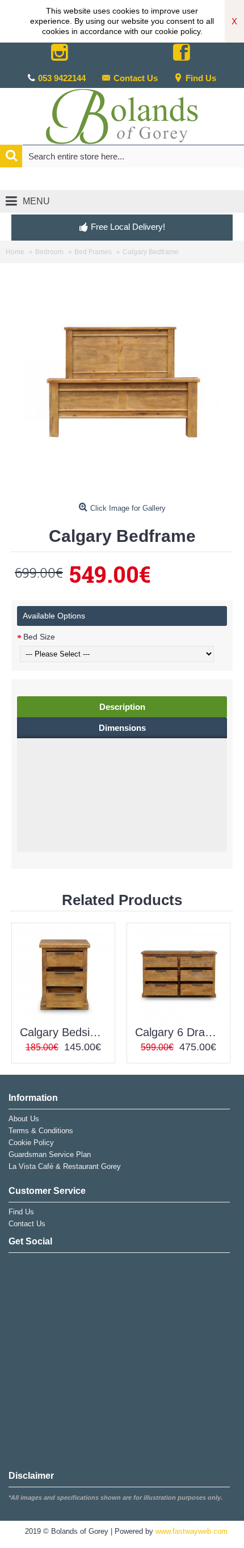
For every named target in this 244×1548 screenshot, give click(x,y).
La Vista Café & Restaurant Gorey (65, 1166)
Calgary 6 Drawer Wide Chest (180, 1032)
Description (122, 707)
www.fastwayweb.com (191, 1531)
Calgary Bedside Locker (65, 1032)
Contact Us (135, 78)
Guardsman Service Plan (50, 1154)
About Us (24, 1118)
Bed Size (39, 636)
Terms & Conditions (41, 1130)
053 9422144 (62, 78)
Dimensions (122, 728)
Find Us (201, 78)
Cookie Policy (31, 1142)
